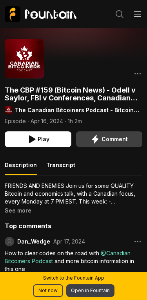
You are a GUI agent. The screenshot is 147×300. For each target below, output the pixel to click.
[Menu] (137, 14)
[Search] (119, 14)
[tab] (21, 168)
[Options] (137, 73)
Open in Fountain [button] (90, 290)
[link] (40, 14)
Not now (48, 290)
